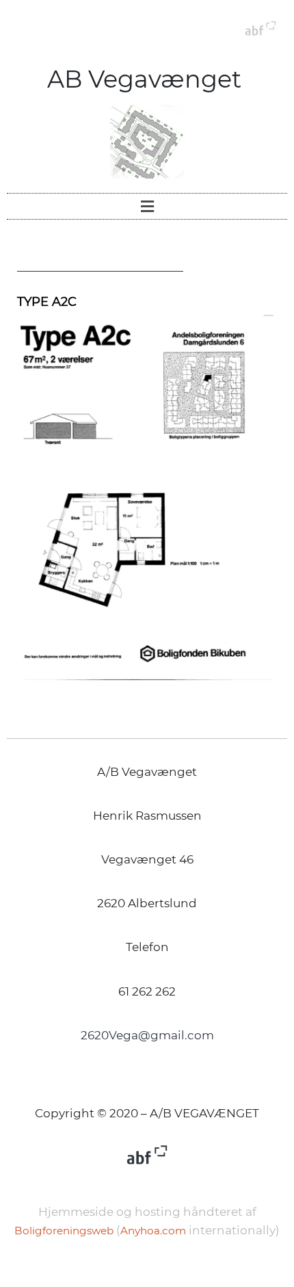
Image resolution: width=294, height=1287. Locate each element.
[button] (147, 206)
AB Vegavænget (147, 79)
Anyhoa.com (153, 1230)
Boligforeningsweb (63, 1230)
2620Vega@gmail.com (147, 1035)
